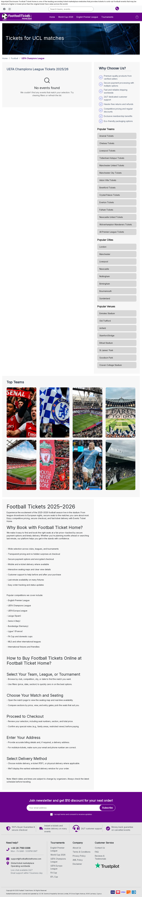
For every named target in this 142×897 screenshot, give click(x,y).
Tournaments (107, 17)
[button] (4, 9)
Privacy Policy (79, 856)
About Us (77, 848)
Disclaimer (77, 864)
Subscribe (107, 807)
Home (52, 17)
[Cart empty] (137, 17)
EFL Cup (54, 877)
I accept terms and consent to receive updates (73, 814)
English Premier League (87, 17)
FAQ (97, 852)
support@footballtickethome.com (26, 859)
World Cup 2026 (65, 17)
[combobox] (70, 9)
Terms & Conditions (81, 852)
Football (14, 58)
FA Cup (53, 873)
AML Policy (78, 860)
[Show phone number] (117, 8)
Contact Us (100, 848)
